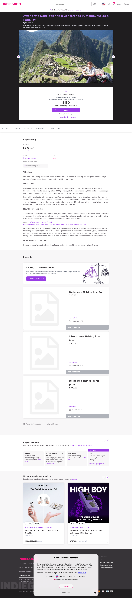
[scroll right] (113, 56)
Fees (101, 560)
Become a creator (106, 565)
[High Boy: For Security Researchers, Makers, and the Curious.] (88, 503)
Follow (66, 110)
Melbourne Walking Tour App (86, 292)
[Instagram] (29, 568)
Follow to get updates (97, 464)
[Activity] (113, 4)
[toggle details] (64, 543)
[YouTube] (26, 568)
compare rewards (35, 278)
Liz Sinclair (29, 23)
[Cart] (108, 4)
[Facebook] (20, 568)
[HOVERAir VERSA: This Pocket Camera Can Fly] (43, 503)
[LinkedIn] (32, 568)
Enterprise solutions (106, 568)
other (54, 158)
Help (73, 445)
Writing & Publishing (30, 158)
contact (33, 151)
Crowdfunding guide (85, 445)
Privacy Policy (23, 591)
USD (94, 4)
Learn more (50, 464)
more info (26, 151)
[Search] (53, 4)
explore (74, 479)
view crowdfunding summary (66, 117)
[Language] (103, 4)
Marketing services (106, 562)
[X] (23, 568)
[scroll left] (18, 56)
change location (75, 10)
